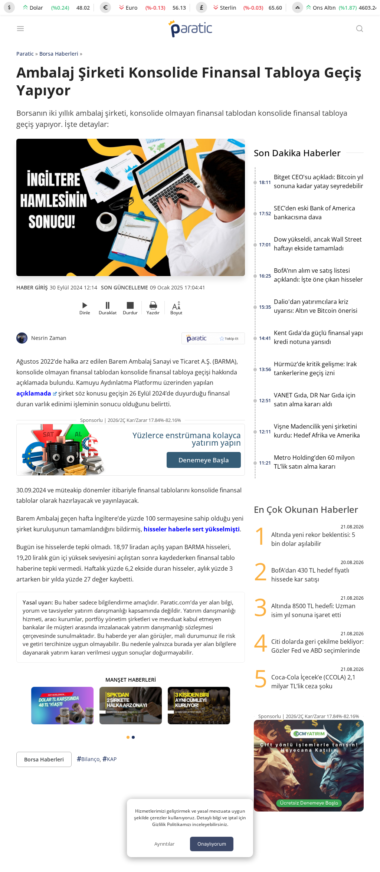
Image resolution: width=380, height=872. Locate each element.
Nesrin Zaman (48, 337)
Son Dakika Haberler (297, 153)
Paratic (25, 53)
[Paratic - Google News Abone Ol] (213, 340)
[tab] (128, 737)
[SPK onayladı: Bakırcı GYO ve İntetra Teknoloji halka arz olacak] (130, 705)
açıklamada (33, 393)
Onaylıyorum (211, 844)
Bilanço (88, 759)
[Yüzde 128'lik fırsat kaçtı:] (199, 705)
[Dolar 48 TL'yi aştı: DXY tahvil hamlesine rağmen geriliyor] (62, 705)
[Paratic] (190, 29)
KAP (109, 759)
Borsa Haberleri (58, 53)
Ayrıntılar (164, 843)
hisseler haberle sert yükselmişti (192, 529)
